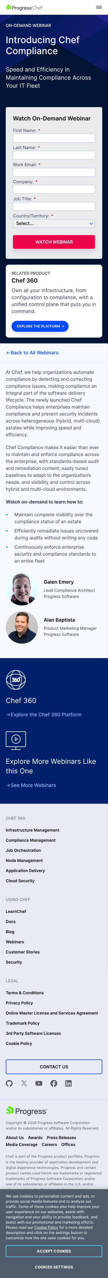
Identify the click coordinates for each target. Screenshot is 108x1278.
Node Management (24, 860)
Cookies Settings (54, 1267)
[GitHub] (9, 1084)
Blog (10, 932)
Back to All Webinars (34, 353)
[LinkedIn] (68, 1084)
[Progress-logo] (26, 1111)
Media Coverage (21, 1144)
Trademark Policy (22, 1023)
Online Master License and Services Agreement (52, 1013)
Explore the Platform (38, 326)
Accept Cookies (54, 1251)
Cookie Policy (19, 1043)
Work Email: (25, 164)
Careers (49, 1144)
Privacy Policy (19, 1003)
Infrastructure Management (32, 830)
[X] (24, 1084)
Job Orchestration (23, 850)
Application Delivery (25, 871)
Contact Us (54, 1067)
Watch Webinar (54, 242)
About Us (15, 1138)
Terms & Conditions (25, 993)
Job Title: (22, 199)
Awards (35, 1138)
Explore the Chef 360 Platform (46, 715)
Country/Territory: (31, 216)
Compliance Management (31, 840)
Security (14, 962)
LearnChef (16, 911)
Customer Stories (23, 952)
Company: (23, 182)
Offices (68, 1144)
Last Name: (24, 147)
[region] (54, 1233)
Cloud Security (20, 881)
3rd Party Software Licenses (33, 1033)
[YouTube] (38, 1084)
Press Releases (61, 1138)
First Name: (24, 130)
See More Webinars (33, 785)
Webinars (15, 942)
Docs (11, 922)
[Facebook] (53, 1084)
